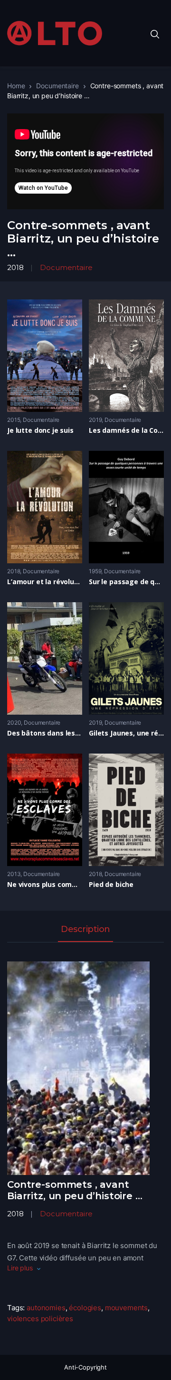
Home (16, 86)
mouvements (126, 1307)
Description (85, 929)
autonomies (46, 1307)
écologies (85, 1307)
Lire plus (20, 1268)
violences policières (40, 1318)
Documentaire (57, 86)
